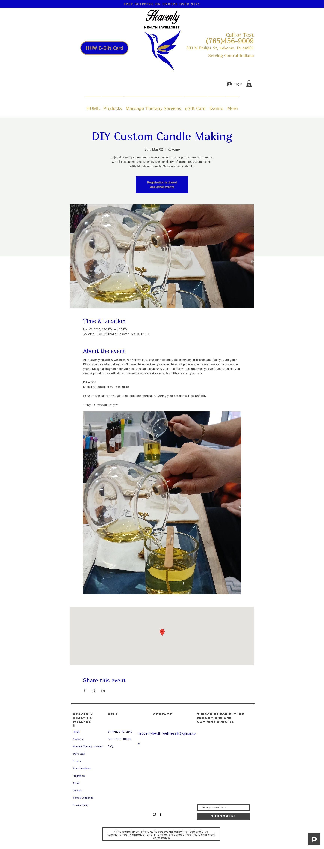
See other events (162, 186)
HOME (76, 731)
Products (78, 739)
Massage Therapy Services (88, 746)
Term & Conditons (83, 797)
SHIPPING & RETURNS (120, 731)
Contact (77, 790)
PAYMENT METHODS (119, 739)
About (76, 783)
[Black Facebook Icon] (160, 814)
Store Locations (82, 768)
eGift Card (79, 753)
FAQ (110, 746)
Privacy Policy (81, 804)
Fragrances (79, 775)
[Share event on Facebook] (85, 690)
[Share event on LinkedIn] (103, 690)
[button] (249, 83)
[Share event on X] (94, 690)
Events (77, 761)
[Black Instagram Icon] (154, 814)
